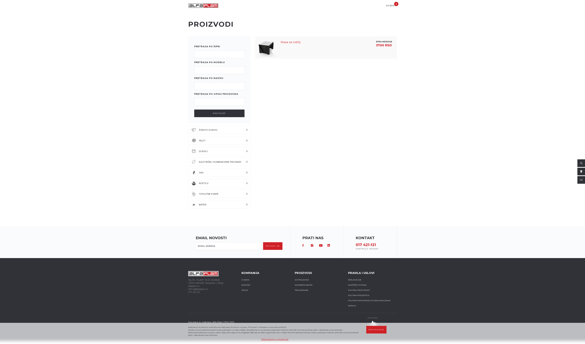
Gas (201, 172)
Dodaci (203, 151)
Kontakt (245, 285)
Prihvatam (376, 329)
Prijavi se (273, 246)
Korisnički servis (303, 285)
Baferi (202, 204)
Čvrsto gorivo (208, 130)
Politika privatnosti (359, 290)
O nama (245, 280)
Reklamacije (354, 280)
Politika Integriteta (358, 295)
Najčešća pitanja (357, 285)
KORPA (391, 5)
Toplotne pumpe (208, 194)
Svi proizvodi (302, 280)
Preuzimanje (301, 290)
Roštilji (203, 183)
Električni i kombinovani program (220, 162)
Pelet (202, 140)
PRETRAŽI (219, 113)
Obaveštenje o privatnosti (274, 339)
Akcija (244, 290)
